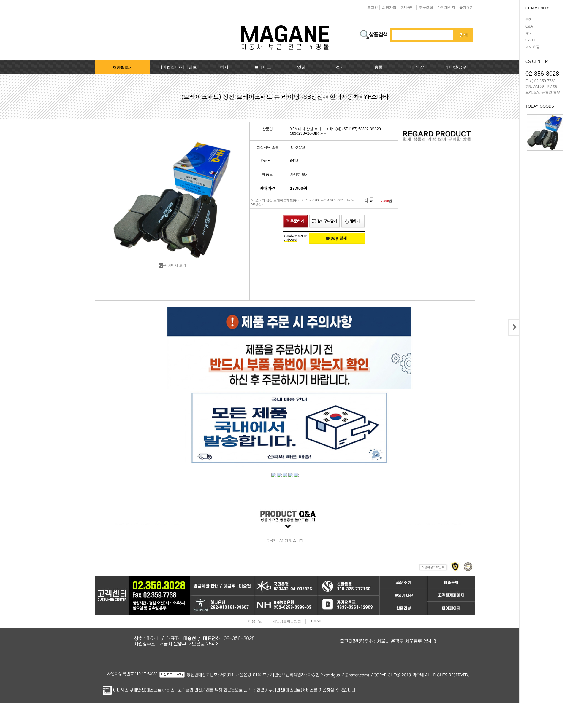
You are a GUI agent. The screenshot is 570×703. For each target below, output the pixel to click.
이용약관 (255, 621)
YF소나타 (376, 96)
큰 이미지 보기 (174, 265)
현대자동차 (344, 96)
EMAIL (316, 621)
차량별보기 (122, 67)
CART (530, 40)
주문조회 (426, 7)
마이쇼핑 (532, 47)
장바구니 (407, 7)
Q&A (529, 26)
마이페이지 (446, 7)
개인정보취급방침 (287, 621)
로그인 (372, 7)
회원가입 (389, 7)
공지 (529, 19)
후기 (529, 33)
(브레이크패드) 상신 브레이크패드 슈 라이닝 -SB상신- (253, 96)
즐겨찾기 (466, 7)
